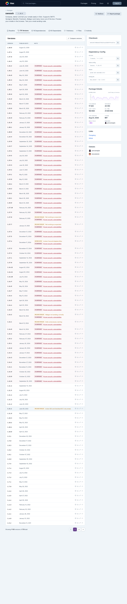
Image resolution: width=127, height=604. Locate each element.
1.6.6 (9, 491)
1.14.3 (9, 357)
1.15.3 (9, 334)
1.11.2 (9, 404)
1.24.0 (9, 99)
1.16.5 (9, 300)
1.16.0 (9, 329)
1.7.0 (9, 486)
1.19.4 (9, 160)
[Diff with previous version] (80, 47)
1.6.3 (9, 505)
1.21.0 (9, 122)
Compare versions (76, 38)
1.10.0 (9, 432)
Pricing (93, 3)
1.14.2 (9, 362)
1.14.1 (9, 367)
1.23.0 (9, 108)
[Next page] (83, 529)
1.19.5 (9, 155)
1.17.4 (9, 241)
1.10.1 (9, 427)
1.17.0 (9, 262)
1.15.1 (9, 343)
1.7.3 (9, 473)
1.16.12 (10, 267)
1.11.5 (9, 390)
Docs (101, 3)
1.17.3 (9, 248)
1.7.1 (9, 482)
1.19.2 (9, 170)
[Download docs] (78, 47)
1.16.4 (9, 305)
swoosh (9, 13)
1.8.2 (9, 450)
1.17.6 (9, 231)
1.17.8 (9, 217)
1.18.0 (9, 203)
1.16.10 (10, 277)
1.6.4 (9, 500)
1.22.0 (9, 118)
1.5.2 (9, 523)
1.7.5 (9, 464)
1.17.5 (9, 236)
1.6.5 (9, 495)
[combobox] (41, 3)
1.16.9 (9, 281)
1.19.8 (9, 141)
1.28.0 (9, 47)
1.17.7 (9, 224)
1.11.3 (9, 399)
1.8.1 (9, 454)
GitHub (91, 138)
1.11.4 (9, 395)
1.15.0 (9, 348)
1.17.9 (9, 212)
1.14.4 (9, 353)
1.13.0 (9, 376)
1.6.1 (9, 514)
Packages (84, 3)
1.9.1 (9, 436)
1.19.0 (9, 179)
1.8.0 (9, 459)
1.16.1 (9, 322)
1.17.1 (9, 258)
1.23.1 (9, 104)
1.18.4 (9, 184)
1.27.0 (9, 57)
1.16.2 (9, 314)
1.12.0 (9, 381)
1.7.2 (9, 477)
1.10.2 (9, 422)
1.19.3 (9, 165)
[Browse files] (82, 47)
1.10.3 (9, 418)
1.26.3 (9, 61)
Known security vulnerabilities (52, 66)
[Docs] (75, 47)
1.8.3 (9, 445)
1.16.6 (9, 296)
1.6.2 (9, 509)
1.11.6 (9, 386)
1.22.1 (9, 113)
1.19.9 (9, 137)
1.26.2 (9, 66)
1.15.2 (9, 338)
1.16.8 (9, 286)
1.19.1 (9, 174)
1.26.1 (9, 70)
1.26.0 (9, 75)
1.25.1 (9, 89)
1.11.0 (9, 413)
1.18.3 (9, 189)
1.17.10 (10, 207)
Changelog (92, 135)
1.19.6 (9, 151)
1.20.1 (9, 127)
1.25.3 (9, 80)
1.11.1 (9, 409)
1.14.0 (9, 372)
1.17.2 (9, 253)
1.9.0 (9, 441)
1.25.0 (9, 94)
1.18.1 (9, 198)
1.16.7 (9, 291)
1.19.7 (9, 146)
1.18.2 (9, 193)
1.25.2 (9, 85)
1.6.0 (9, 518)
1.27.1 (9, 52)
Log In (117, 3)
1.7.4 (9, 468)
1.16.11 (10, 272)
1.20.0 (9, 132)
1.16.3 (9, 310)
